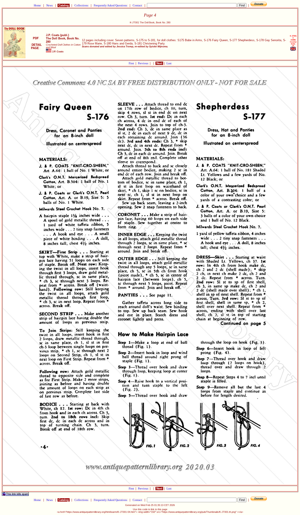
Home (37, 5)
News (49, 5)
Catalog (64, 5)
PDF (36, 38)
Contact (137, 5)
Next (159, 63)
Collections (81, 5)
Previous (143, 63)
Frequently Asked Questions (110, 5)
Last (169, 63)
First (132, 63)
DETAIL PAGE (36, 46)
